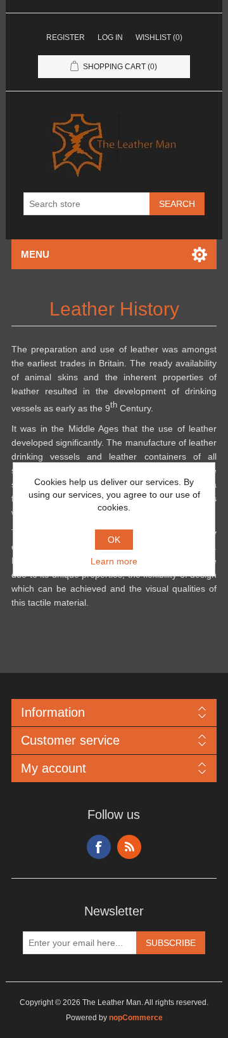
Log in (110, 37)
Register (65, 37)
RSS (129, 847)
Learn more (114, 561)
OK (114, 540)
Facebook (99, 847)
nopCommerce (136, 1017)
